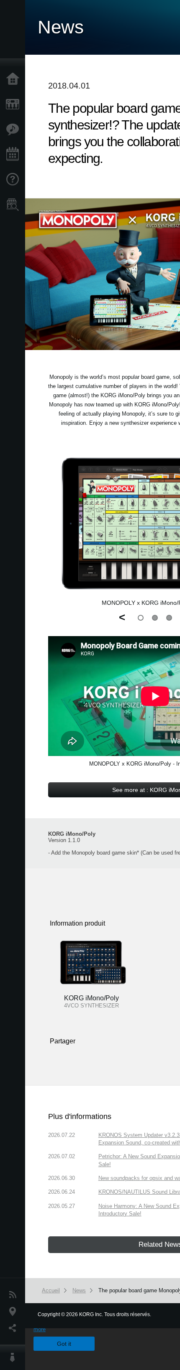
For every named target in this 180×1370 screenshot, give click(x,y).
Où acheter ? (14, 204)
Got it (64, 1343)
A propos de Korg (14, 1357)
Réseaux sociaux (14, 1328)
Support (14, 179)
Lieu (14, 1311)
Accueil (14, 79)
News (14, 1294)
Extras (14, 129)
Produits (14, 104)
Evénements (14, 154)
